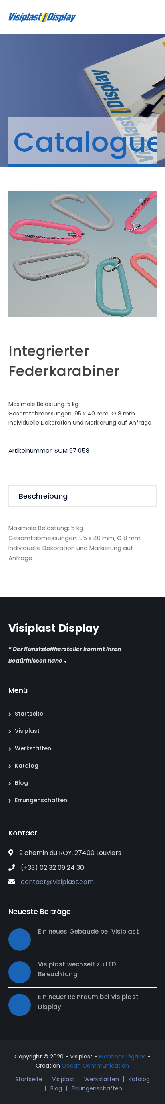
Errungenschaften (41, 800)
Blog (21, 783)
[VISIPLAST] (42, 17)
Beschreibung (43, 496)
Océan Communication (95, 1066)
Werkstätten (33, 748)
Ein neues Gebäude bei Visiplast (88, 931)
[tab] (82, 496)
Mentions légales (122, 1056)
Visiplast (27, 731)
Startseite (29, 714)
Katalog (26, 766)
